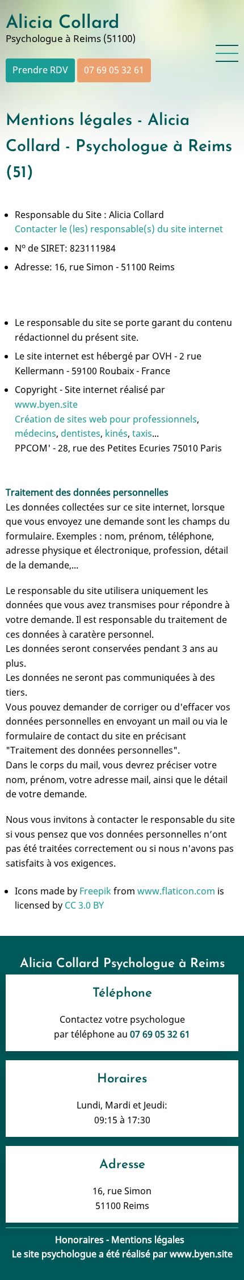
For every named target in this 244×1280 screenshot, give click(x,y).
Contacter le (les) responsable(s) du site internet (119, 229)
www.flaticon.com (176, 891)
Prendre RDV (40, 70)
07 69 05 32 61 (114, 70)
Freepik (95, 891)
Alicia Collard (62, 23)
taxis (142, 433)
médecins (35, 433)
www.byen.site (46, 404)
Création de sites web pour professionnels (106, 419)
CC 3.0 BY (84, 905)
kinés (116, 433)
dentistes (80, 433)
